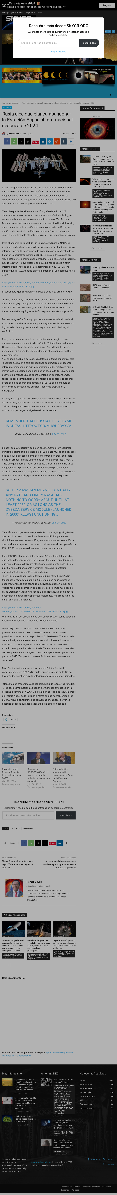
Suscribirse (89, 42)
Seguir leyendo (58, 51)
